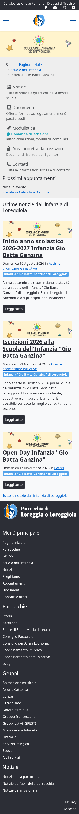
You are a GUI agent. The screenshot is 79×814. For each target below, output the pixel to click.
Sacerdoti (10, 623)
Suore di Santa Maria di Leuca (26, 629)
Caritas (8, 696)
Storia (7, 616)
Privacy (70, 802)
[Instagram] (64, 7)
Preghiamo (11, 576)
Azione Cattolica (15, 689)
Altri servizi (11, 757)
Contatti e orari (15, 596)
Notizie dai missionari (20, 790)
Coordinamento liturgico (22, 650)
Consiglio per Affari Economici (26, 643)
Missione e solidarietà (20, 730)
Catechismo (12, 703)
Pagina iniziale (14, 542)
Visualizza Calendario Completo (28, 192)
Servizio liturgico (16, 743)
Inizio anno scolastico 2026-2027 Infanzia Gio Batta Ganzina (34, 248)
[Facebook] (46, 7)
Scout (7, 750)
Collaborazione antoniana (23, 3)
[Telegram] (73, 7)
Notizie (8, 569)
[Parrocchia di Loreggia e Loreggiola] (39, 20)
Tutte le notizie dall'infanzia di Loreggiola (35, 495)
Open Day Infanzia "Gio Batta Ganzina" (35, 455)
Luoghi (8, 663)
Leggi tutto (14, 308)
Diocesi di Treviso (61, 3)
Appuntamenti (14, 583)
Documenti (11, 590)
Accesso (70, 809)
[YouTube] (55, 7)
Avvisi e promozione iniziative (31, 265)
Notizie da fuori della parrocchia (28, 783)
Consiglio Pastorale (18, 636)
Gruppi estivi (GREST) (19, 723)
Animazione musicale (19, 682)
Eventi (59, 468)
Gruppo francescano (19, 716)
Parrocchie (11, 549)
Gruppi (8, 556)
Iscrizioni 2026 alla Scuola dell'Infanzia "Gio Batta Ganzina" (37, 348)
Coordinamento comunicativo (26, 657)
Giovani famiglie (15, 710)
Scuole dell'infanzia (18, 563)
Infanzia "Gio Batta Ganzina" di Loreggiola (36, 274)
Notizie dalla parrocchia (21, 776)
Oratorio (9, 737)
